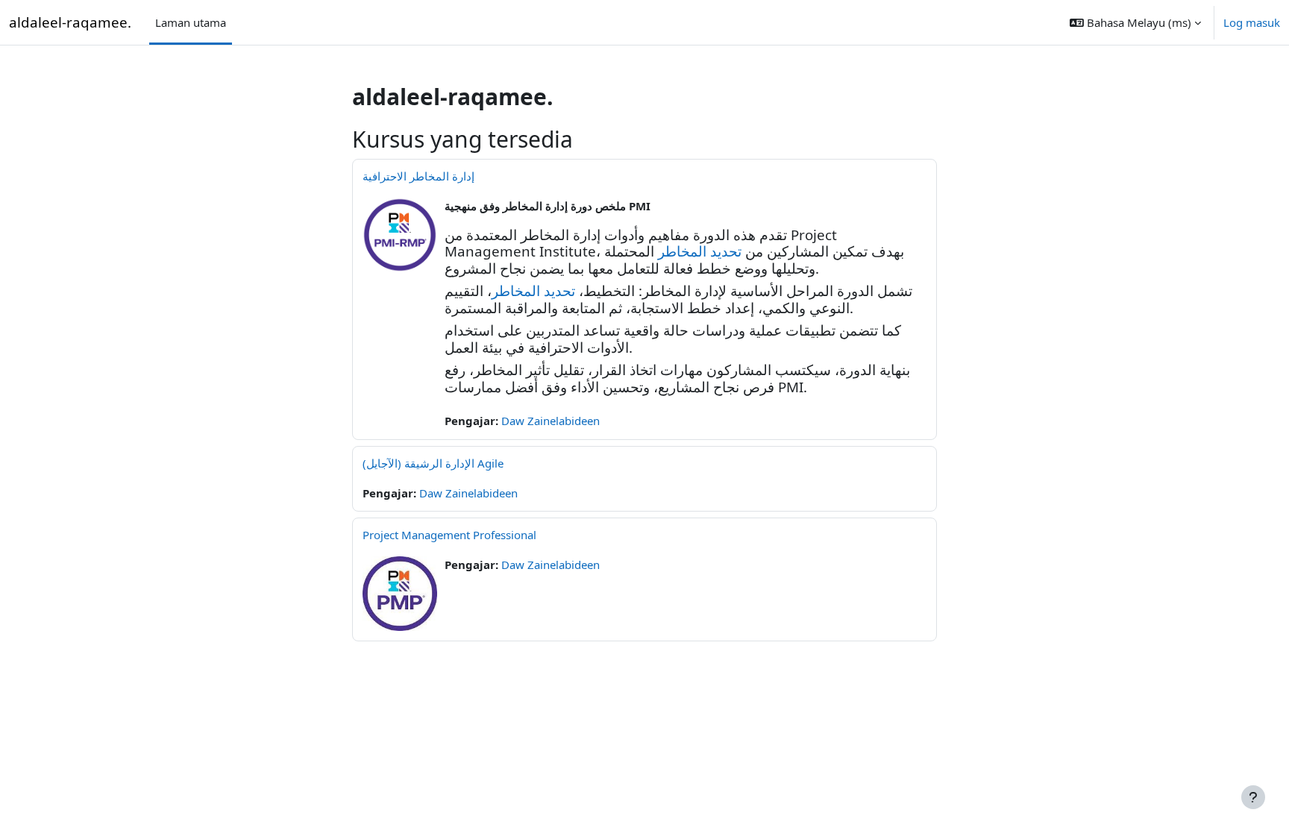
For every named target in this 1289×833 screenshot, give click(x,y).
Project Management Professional (449, 534)
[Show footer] (1253, 797)
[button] (1135, 22)
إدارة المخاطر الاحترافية (418, 176)
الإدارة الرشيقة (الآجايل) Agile (433, 463)
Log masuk (1251, 22)
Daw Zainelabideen (550, 420)
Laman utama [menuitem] (190, 22)
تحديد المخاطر (699, 251)
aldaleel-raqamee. (70, 22)
